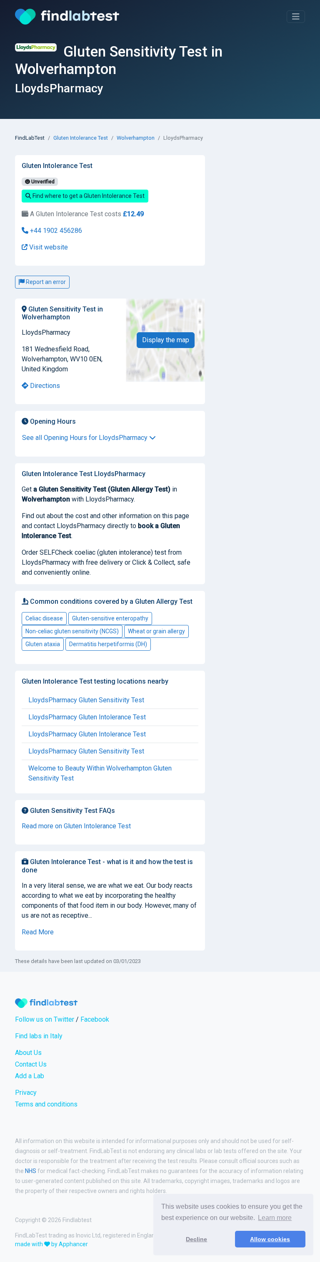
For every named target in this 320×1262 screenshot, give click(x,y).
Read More (38, 932)
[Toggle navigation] (296, 16)
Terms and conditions (46, 1104)
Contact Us (31, 1064)
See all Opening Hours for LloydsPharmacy (85, 438)
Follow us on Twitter (44, 1019)
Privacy (26, 1093)
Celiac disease (44, 618)
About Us (28, 1053)
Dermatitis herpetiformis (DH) (108, 644)
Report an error (45, 282)
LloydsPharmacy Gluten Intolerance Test (87, 717)
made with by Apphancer (51, 1244)
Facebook (94, 1019)
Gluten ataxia (42, 644)
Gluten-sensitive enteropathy (110, 618)
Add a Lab (29, 1076)
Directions (44, 386)
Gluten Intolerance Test (80, 138)
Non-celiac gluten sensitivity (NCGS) (72, 631)
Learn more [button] (275, 1217)
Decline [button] (196, 1239)
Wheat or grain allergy (156, 631)
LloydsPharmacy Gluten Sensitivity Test (86, 700)
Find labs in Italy (38, 1036)
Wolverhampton (136, 138)
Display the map (165, 340)
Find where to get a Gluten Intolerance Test (88, 196)
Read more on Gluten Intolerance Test (76, 826)
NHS (30, 1171)
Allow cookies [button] (270, 1239)
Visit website (48, 247)
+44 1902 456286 (55, 231)
